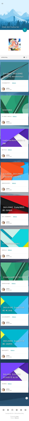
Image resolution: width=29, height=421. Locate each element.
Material (17, 418)
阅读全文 (14, 83)
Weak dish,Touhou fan (10, 27)
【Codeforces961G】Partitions (14, 277)
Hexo (17, 416)
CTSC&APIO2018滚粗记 (11, 244)
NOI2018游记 (7, 110)
